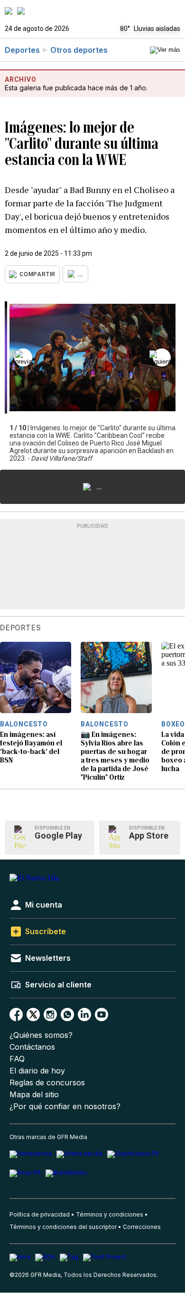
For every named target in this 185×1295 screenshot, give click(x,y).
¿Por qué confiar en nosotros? (64, 1106)
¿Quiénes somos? (41, 1035)
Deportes (22, 50)
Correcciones (142, 1226)
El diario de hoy (37, 1070)
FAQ (17, 1058)
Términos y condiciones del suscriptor (63, 1226)
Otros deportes (79, 50)
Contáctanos (32, 1047)
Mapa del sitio (34, 1094)
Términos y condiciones (109, 1214)
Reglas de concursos (47, 1082)
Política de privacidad (39, 1214)
